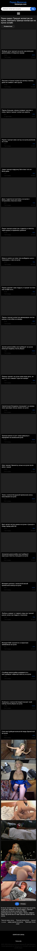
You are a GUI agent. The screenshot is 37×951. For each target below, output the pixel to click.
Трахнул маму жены (7, 920)
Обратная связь (18, 934)
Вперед (23, 904)
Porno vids (18, 941)
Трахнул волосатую (22, 920)
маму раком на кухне (15, 922)
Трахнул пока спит (26, 923)
